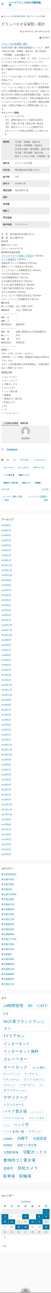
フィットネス (36, 1118)
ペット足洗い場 (13, 1131)
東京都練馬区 (7, 964)
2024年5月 (6, 660)
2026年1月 (6, 560)
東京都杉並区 (7, 929)
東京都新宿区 (7, 924)
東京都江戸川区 (9, 939)
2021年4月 (6, 844)
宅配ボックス (23, 475)
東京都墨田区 (7, 909)
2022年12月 (6, 745)
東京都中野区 (7, 884)
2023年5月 (6, 720)
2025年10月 (6, 575)
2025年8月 (6, 585)
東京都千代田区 (9, 894)
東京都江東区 (7, 944)
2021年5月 (6, 839)
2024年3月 (6, 670)
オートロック (23, 468)
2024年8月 (6, 645)
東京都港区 (6, 954)
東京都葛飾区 (7, 974)
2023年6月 (6, 715)
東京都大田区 (7, 914)
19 (19, 1227)
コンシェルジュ (34, 1079)
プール (6, 1125)
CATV (42, 1005)
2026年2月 (6, 555)
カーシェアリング (11, 1074)
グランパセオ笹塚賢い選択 (14, 44)
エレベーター (9, 468)
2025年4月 (6, 605)
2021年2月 (6, 854)
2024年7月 (6, 650)
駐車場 (9, 1176)
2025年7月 (6, 590)
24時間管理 (13, 1005)
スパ (41, 1085)
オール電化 (38, 1067)
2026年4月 (6, 545)
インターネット (40, 460)
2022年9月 (6, 760)
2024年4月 (6, 665)
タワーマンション (15, 1090)
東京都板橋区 (7, 934)
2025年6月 (6, 595)
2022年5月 (6, 779)
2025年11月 (6, 570)
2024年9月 (6, 640)
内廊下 (22, 1138)
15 (39, 1222)
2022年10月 (6, 754)
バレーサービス (36, 1112)
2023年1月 (6, 740)
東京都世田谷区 (9, 874)
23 (46, 1227)
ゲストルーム (11, 1079)
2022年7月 (6, 770)
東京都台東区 (7, 899)
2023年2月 (6, 735)
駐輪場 (38, 483)
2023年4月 (6, 725)
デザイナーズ (38, 468)
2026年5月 (6, 540)
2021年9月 (6, 819)
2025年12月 (6, 565)
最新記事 (24, 423)
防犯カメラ (26, 483)
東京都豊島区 (7, 979)
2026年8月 (6, 525)
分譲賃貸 (40, 1138)
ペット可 (21, 1125)
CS (14, 460)
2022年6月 (6, 774)
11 (12, 1222)
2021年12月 (6, 804)
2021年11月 (6, 809)
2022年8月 (6, 764)
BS (8, 460)
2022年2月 (6, 794)
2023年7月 (6, 710)
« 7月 (3, 1246)
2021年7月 (6, 829)
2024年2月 (6, 675)
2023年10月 (6, 695)
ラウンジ (35, 1131)
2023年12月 (6, 685)
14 (32, 1222)
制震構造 (8, 1145)
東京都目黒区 (7, 959)
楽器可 (8, 1168)
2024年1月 (6, 680)
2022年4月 (6, 784)
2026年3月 (6, 550)
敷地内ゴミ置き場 (11, 483)
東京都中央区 (7, 879)
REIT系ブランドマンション (24, 1024)
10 (5, 1222)
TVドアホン (24, 460)
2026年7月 (6, 530)
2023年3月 (6, 730)
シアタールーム (27, 1085)
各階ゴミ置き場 (26, 1145)
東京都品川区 (7, 904)
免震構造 (8, 1139)
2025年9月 (6, 580)
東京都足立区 (7, 984)
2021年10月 (6, 814)
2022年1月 (6, 799)
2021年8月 (6, 824)
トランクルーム (13, 1104)
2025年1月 (6, 620)
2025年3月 (6, 610)
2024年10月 (6, 635)
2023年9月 (6, 700)
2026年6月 (6, 535)
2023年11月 (6, 690)
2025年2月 (6, 615)
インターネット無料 (20, 1051)
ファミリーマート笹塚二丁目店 (16, 256)
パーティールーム (13, 1118)
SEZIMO (45, 37)
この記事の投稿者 (10, 423)
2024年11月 (6, 630)
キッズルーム (31, 1073)
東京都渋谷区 (12, 450)
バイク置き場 (9, 475)
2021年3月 (6, 849)
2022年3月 (6, 789)
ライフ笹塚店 (7, 259)
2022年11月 (6, 750)
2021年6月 (6, 834)
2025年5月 (6, 600)
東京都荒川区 (7, 969)
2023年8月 (6, 705)
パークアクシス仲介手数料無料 (25, 3)
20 (25, 1227)
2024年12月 (6, 625)
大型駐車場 (10, 1152)
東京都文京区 (7, 919)
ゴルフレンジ (9, 1085)
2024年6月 (6, 655)
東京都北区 (6, 889)
